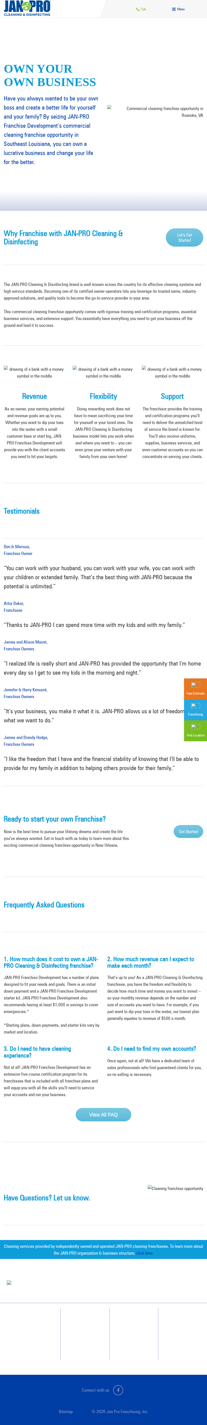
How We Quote (79, 1337)
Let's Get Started (184, 237)
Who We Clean (78, 1328)
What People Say (80, 1346)
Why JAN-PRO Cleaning (85, 1319)
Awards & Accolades (134, 1328)
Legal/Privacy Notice (182, 1337)
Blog (123, 1337)
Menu (180, 9)
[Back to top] (193, 1411)
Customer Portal (180, 1346)
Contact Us (176, 1319)
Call (143, 9)
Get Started (188, 831)
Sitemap (66, 1411)
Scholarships (128, 1346)
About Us (126, 1319)
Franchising (176, 1328)
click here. (144, 1253)
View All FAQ (103, 1114)
